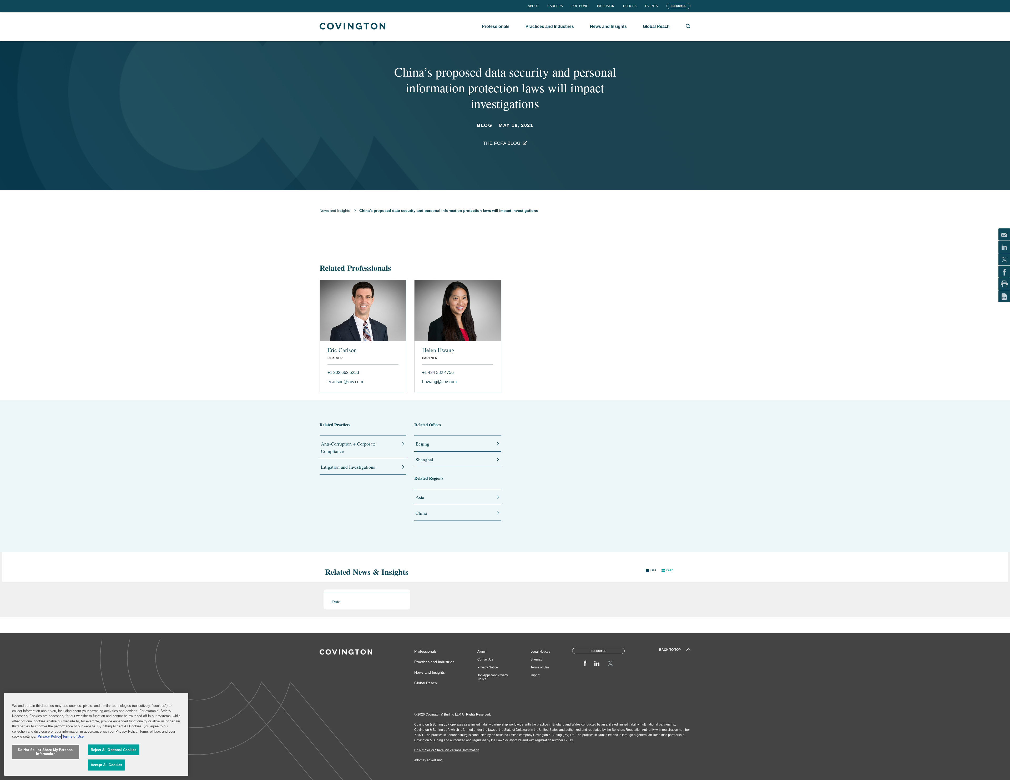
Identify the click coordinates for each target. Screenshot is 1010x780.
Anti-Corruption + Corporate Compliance (348, 447)
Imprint (535, 675)
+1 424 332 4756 (438, 372)
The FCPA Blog (502, 143)
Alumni (482, 651)
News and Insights (335, 210)
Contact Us (485, 659)
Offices (630, 6)
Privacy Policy (49, 736)
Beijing (422, 444)
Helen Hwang (438, 350)
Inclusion (605, 6)
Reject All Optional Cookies (114, 750)
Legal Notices (540, 651)
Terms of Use (540, 667)
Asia (420, 497)
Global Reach (425, 683)
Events (651, 6)
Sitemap (536, 659)
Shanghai (424, 459)
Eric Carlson (342, 350)
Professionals (425, 651)
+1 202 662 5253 (343, 372)
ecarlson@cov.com (345, 381)
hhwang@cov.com (439, 381)
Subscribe (678, 5)
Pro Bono (580, 6)
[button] (651, 570)
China (421, 513)
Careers (555, 6)
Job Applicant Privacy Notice (492, 677)
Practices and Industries (434, 662)
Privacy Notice (487, 667)
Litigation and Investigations (348, 467)
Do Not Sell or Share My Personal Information (46, 752)
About (533, 6)
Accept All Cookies (106, 765)
